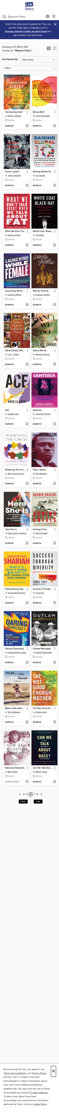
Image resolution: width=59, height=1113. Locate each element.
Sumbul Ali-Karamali (16, 593)
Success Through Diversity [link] (43, 589)
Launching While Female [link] (15, 291)
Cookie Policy (40, 1104)
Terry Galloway (14, 712)
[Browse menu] (54, 16)
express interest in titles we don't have (26, 31)
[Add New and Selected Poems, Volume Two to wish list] (27, 782)
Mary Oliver (12, 772)
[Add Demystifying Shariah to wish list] (27, 603)
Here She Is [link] (11, 529)
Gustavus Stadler (42, 295)
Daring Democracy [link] (14, 648)
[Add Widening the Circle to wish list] (27, 484)
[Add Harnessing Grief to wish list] (27, 126)
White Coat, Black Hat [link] (43, 231)
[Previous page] (20, 794)
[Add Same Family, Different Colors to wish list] (27, 365)
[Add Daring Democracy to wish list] (27, 663)
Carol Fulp (39, 593)
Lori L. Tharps (13, 354)
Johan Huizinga (14, 175)
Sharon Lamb (41, 712)
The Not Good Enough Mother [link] (43, 708)
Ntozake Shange (42, 354)
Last (38, 801)
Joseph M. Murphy (43, 414)
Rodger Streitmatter (43, 652)
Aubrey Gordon (14, 235)
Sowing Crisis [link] (40, 529)
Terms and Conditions (15, 1073)
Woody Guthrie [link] (40, 291)
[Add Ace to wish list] (27, 424)
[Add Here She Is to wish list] (27, 543)
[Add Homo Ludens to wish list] (27, 186)
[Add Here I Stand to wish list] (54, 484)
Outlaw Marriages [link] (42, 648)
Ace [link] (7, 410)
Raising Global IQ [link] (42, 171)
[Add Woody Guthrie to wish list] (54, 305)
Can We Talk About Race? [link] (43, 768)
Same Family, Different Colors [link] (15, 350)
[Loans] (48, 17)
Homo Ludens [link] (12, 171)
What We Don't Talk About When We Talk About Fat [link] (15, 231)
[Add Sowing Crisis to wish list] (54, 543)
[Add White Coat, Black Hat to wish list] (54, 245)
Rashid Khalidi (41, 533)
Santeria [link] (37, 410)
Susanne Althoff (14, 295)
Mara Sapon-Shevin (16, 473)
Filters (8, 68)
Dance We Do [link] (40, 350)
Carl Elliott (39, 235)
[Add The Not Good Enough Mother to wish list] (54, 722)
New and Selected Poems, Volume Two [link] (15, 768)
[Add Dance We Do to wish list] (54, 365)
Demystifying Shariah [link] (15, 589)
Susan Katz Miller (42, 116)
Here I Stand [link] (39, 470)
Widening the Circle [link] (15, 470)
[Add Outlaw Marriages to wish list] (54, 663)
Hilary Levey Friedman (17, 533)
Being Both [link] (38, 112)
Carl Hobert (40, 175)
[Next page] (41, 794)
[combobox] (23, 16)
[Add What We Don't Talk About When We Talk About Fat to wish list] (27, 245)
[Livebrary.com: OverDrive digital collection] (29, 6)
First (23, 801)
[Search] (4, 16)
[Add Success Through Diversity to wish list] (54, 603)
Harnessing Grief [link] (13, 112)
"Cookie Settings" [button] (39, 1092)
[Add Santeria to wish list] (54, 424)
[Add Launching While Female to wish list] (27, 305)
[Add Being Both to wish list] (54, 126)
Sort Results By (10, 59)
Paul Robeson (41, 473)
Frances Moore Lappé (17, 652)
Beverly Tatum (41, 772)
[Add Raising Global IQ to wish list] (54, 186)
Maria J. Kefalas (14, 116)
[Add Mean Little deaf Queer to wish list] (27, 722)
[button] (49, 49)
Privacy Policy (39, 1073)
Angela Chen (13, 414)
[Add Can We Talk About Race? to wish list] (54, 782)
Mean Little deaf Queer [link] (15, 708)
